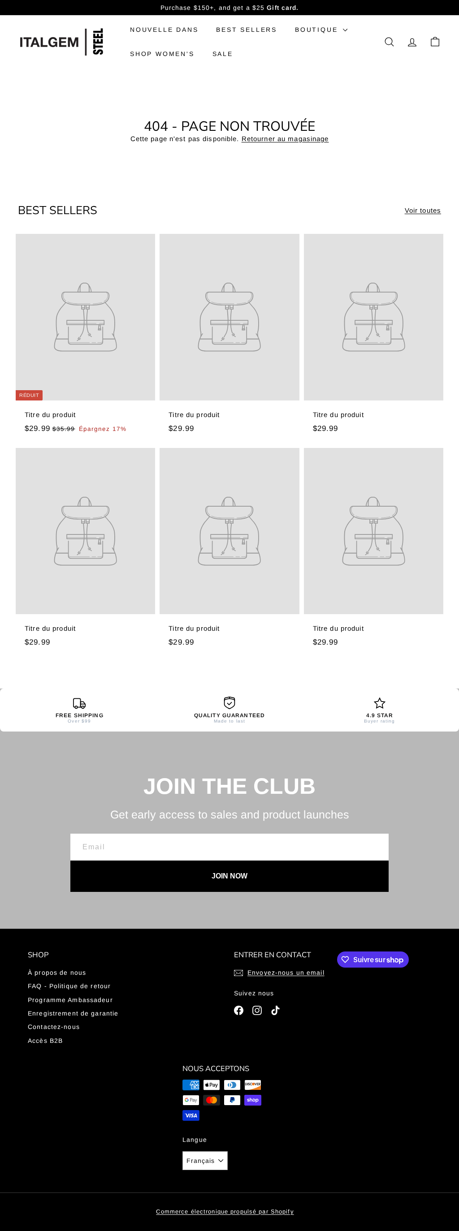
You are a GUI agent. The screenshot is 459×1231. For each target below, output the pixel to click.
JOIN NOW (229, 876)
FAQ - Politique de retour (69, 986)
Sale (222, 53)
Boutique (318, 29)
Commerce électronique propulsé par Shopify (225, 1211)
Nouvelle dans (164, 29)
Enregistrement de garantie (73, 1013)
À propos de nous (57, 972)
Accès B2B (45, 1040)
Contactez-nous (54, 1026)
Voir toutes (423, 210)
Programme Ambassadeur (70, 999)
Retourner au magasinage (285, 138)
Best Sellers (246, 29)
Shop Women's (162, 53)
